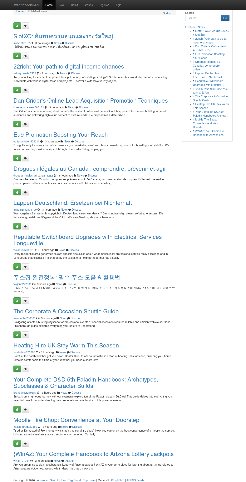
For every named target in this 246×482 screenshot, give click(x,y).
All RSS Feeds (135, 480)
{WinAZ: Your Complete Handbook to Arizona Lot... (209, 133)
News (57, 43)
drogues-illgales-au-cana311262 (33, 175)
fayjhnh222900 (22, 284)
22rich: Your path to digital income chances (68, 66)
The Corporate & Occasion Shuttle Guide (66, 311)
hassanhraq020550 (25, 426)
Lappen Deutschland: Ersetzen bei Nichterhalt (72, 202)
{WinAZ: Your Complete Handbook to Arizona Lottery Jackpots (93, 453)
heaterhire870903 (24, 352)
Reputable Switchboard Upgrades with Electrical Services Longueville (87, 239)
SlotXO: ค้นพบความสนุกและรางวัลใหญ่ (63, 36)
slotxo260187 (21, 43)
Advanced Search (48, 480)
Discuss (69, 43)
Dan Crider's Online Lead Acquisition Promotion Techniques (90, 100)
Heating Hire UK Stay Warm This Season (66, 345)
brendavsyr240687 (24, 392)
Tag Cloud (74, 480)
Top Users (89, 480)
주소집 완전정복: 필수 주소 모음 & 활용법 (66, 277)
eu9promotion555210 (26, 141)
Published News (195, 27)
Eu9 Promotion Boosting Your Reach (60, 134)
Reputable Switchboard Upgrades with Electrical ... (209, 83)
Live (63, 480)
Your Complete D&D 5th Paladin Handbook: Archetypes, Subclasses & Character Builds (85, 382)
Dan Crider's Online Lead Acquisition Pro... (209, 48)
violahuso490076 (23, 250)
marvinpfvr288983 (24, 318)
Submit (74, 5)
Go (225, 18)
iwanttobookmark (26, 4)
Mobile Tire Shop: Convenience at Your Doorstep (76, 419)
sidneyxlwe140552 (24, 73)
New (61, 5)
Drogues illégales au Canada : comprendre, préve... (206, 65)
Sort (166, 13)
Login (118, 5)
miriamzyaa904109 (25, 209)
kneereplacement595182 (28, 107)
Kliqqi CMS (117, 480)
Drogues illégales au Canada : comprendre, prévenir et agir (89, 168)
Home (49, 5)
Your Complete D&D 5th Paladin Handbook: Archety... (210, 113)
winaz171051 (21, 461)
